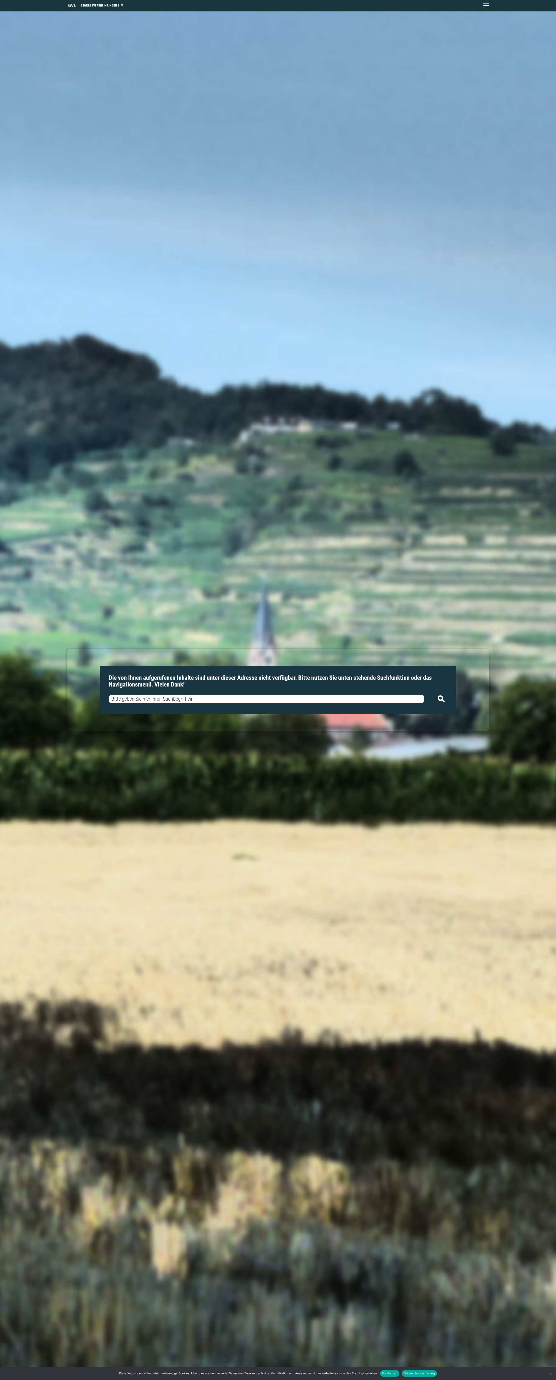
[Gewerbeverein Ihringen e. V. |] (72, 5)
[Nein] (550, 1373)
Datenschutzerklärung (419, 1373)
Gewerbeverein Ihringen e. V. (102, 5)
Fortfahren (389, 1373)
